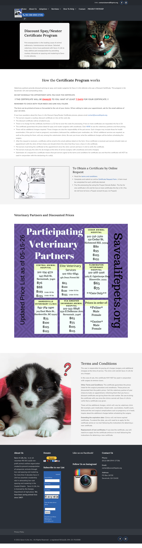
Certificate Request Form (107, 179)
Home (24, 9)
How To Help (68, 9)
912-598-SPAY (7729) (34, 15)
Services (55, 9)
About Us (33, 9)
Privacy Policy (19, 532)
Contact (82, 9)
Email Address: (48, 477)
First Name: (48, 483)
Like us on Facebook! (83, 453)
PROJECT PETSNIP (96, 9)
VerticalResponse (49, 521)
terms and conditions (89, 176)
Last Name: (47, 489)
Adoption (43, 9)
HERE (88, 126)
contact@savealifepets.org (97, 115)
